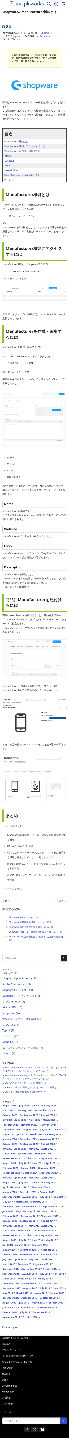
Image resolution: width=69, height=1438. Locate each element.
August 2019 (30, 1196)
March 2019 (22, 1201)
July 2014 (45, 1273)
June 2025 (21, 1119)
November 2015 (48, 1249)
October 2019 (47, 1192)
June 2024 (58, 1129)
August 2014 (30, 1273)
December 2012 (11, 1297)
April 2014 (59, 1273)
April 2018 (35, 1211)
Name (8, 155)
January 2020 (9, 1192)
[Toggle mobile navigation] (4, 4)
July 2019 (45, 1196)
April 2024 (21, 1134)
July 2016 (24, 1240)
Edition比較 (8, 1367)
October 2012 (30, 1297)
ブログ (5, 1379)
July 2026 (24, 1105)
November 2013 (31, 1283)
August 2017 (48, 1220)
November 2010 (11, 1317)
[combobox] (34, 958)
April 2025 (35, 1119)
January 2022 (28, 1168)
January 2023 (25, 1153)
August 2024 (30, 1129)
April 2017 (48, 1225)
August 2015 (48, 1254)
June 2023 (21, 1148)
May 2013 (7, 1293)
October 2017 (10, 1220)
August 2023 (48, 1143)
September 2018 (52, 1206)
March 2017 (9, 1230)
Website (9, 160)
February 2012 (55, 1302)
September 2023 (29, 1143)
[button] (49, 4)
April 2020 (8, 1187)
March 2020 (23, 1187)
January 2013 (57, 1293)
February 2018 (10, 1216)
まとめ (7, 179)
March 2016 (23, 1244)
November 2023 (48, 1139)
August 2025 (48, 1115)
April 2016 (8, 1244)
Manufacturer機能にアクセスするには (24, 146)
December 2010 (42, 1312)
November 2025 (44, 1110)
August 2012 (9, 1302)
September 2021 (49, 1172)
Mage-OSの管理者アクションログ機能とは (24, 1082)
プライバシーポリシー (13, 1350)
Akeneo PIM (8, 1391)
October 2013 (50, 1283)
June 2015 (21, 1259)
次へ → (63, 900)
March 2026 (9, 1110)
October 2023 (10, 1143)
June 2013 (58, 1288)
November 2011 (48, 1307)
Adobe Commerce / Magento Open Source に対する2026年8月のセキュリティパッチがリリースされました (34, 1069)
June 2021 (21, 1177)
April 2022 (51, 1163)
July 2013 (45, 1288)
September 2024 (11, 1129)
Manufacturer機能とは (16, 141)
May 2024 (7, 1134)
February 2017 (26, 1230)
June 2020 (37, 1182)
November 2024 (30, 1124)
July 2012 (24, 1302)
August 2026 (9, 1105)
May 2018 (21, 1211)
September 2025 (29, 1115)
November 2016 (11, 1235)
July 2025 (7, 1119)
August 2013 (30, 1288)
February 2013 (39, 1293)
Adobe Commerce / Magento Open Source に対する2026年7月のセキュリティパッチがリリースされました (34, 1077)
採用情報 (6, 1397)
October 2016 (30, 1235)
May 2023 (34, 1148)
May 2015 (34, 1259)
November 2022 (11, 1158)
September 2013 (11, 1288)
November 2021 (11, 1172)
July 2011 (25, 1312)
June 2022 (37, 1163)
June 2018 (8, 1211)
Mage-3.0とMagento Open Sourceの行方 (24, 1091)
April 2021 (48, 1177)
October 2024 (49, 1124)
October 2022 (30, 1158)
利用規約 (6, 1344)
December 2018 (11, 1206)
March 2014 (9, 1278)
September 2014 (11, 1273)
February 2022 (10, 1168)
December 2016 (45, 1230)
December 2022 (44, 1153)
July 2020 (24, 1182)
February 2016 (40, 1244)
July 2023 (7, 1148)
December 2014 (11, 1268)
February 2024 (53, 1134)
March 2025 (49, 1119)
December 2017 (30, 1216)
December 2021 (47, 1168)
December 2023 (28, 1139)
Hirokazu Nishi (43, 36)
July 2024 (45, 1129)
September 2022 (49, 1158)
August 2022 (9, 1163)
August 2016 (9, 1240)
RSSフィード (12, 1327)
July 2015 (7, 1259)
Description (11, 170)
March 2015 (9, 1264)
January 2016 (9, 1249)
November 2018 (31, 1206)
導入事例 (6, 1373)
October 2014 (50, 1268)
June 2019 (58, 1196)
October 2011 (10, 1312)
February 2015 (26, 1264)
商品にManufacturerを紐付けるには (23, 175)
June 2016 (37, 1240)
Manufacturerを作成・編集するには (23, 151)
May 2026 (51, 1105)
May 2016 (51, 1240)
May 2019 (7, 1201)
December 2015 (28, 1249)
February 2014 (26, 1278)
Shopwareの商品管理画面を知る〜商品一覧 (31, 926)
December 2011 (28, 1307)
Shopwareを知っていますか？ (24, 917)
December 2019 (28, 1192)
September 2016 (49, 1235)
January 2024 (9, 1139)
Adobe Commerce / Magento (17, 1361)
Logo (8, 165)
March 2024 (36, 1134)
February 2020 (40, 1187)
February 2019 (39, 1201)
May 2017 (34, 1225)
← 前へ (6, 900)
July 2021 (7, 1177)
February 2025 (10, 1124)
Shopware (46, 32)
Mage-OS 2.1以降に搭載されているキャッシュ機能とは (30, 1087)
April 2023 (48, 1148)
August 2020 (9, 1182)
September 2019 (11, 1196)
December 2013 (11, 1283)
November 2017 (50, 1216)
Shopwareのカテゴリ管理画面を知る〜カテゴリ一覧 (35, 931)
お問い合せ (7, 1403)
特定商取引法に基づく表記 (15, 1338)
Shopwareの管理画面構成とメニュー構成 (30, 922)
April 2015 (48, 1259)
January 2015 (44, 1264)
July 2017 (7, 1225)
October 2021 (30, 1172)
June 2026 (37, 1105)
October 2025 (10, 1115)
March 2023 (9, 1153)
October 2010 (30, 1317)
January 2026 (25, 1110)
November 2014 (31, 1268)
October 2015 (10, 1254)
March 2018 (50, 1211)
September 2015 (29, 1254)
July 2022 (24, 1163)
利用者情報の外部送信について (17, 1356)
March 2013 (22, 1293)
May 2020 (51, 1182)
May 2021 (34, 1177)
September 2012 (49, 1297)
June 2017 (21, 1225)
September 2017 (29, 1220)
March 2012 (38, 1302)
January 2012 (9, 1307)
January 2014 (44, 1278)
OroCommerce (9, 1385)
